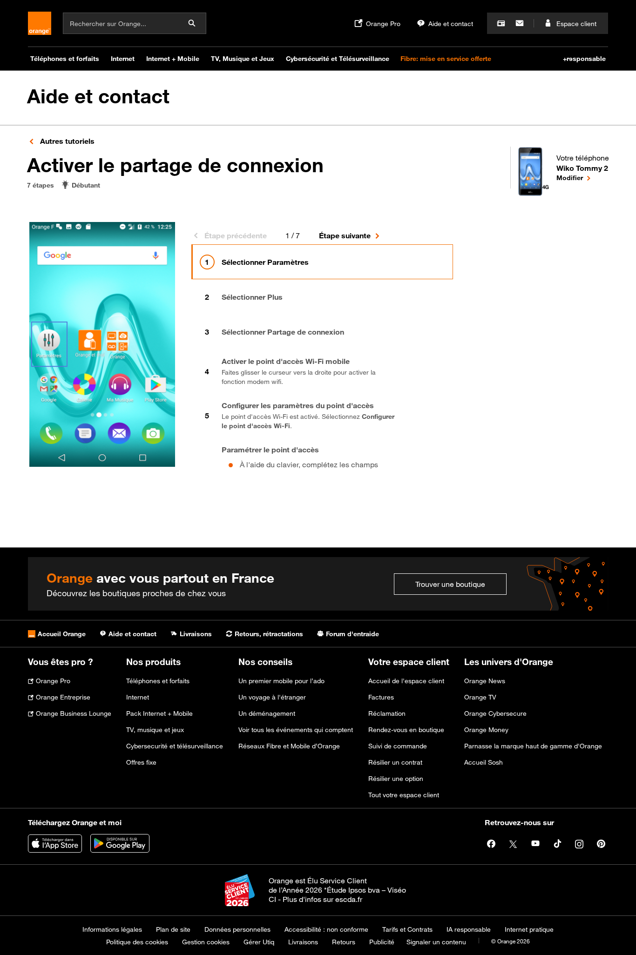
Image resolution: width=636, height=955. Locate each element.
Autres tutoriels (66, 141)
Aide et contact (98, 96)
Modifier (582, 177)
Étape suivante (345, 235)
